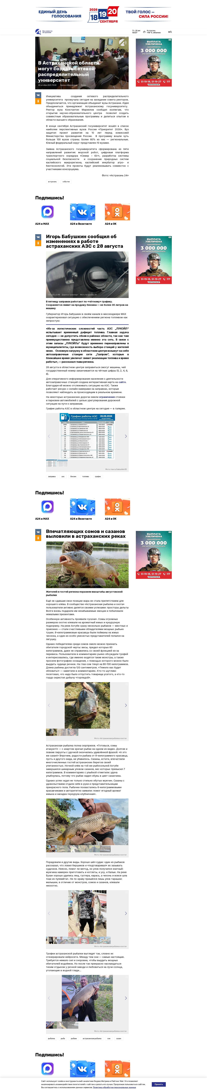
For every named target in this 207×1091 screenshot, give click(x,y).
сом (108, 1039)
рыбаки (74, 1039)
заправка (52, 477)
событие (66, 182)
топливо (85, 477)
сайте (122, 382)
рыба (63, 1039)
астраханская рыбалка (92, 1039)
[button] (125, 436)
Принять (159, 1084)
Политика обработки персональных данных (114, 1087)
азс (63, 477)
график (98, 477)
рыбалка (51, 1039)
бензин (73, 477)
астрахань (52, 182)
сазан (118, 1039)
